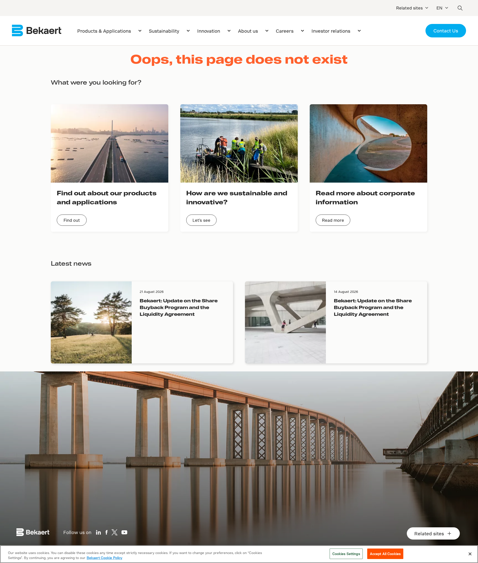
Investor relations (330, 30)
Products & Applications (104, 30)
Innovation (208, 30)
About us (248, 30)
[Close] (470, 553)
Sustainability (164, 30)
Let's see (201, 220)
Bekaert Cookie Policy (104, 558)
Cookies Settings (346, 554)
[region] (239, 554)
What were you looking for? (96, 82)
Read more (333, 220)
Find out (71, 220)
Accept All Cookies (385, 554)
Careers (285, 30)
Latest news (71, 263)
